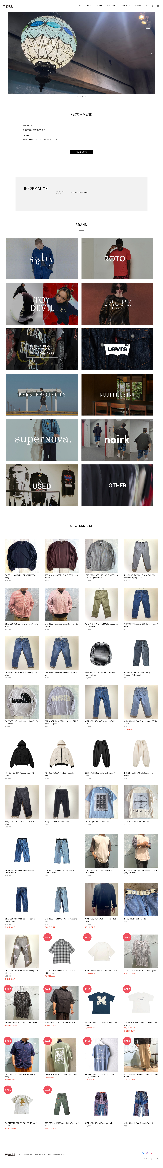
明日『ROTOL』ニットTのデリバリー (40, 139)
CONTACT (138, 6)
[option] (81, 53)
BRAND (99, 6)
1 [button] (77, 96)
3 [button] (82, 96)
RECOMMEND (125, 6)
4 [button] (85, 96)
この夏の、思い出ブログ (34, 130)
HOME (80, 6)
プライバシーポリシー (25, 1154)
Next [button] (151, 53)
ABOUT (89, 6)
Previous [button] (12, 53)
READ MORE (81, 152)
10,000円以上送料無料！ (79, 192)
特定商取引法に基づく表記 (43, 1154)
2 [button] (80, 96)
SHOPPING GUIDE (58, 1154)
